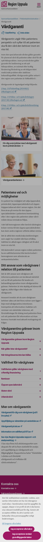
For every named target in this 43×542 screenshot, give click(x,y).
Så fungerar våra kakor (11, 523)
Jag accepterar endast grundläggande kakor (22, 535)
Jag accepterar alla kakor (21, 529)
